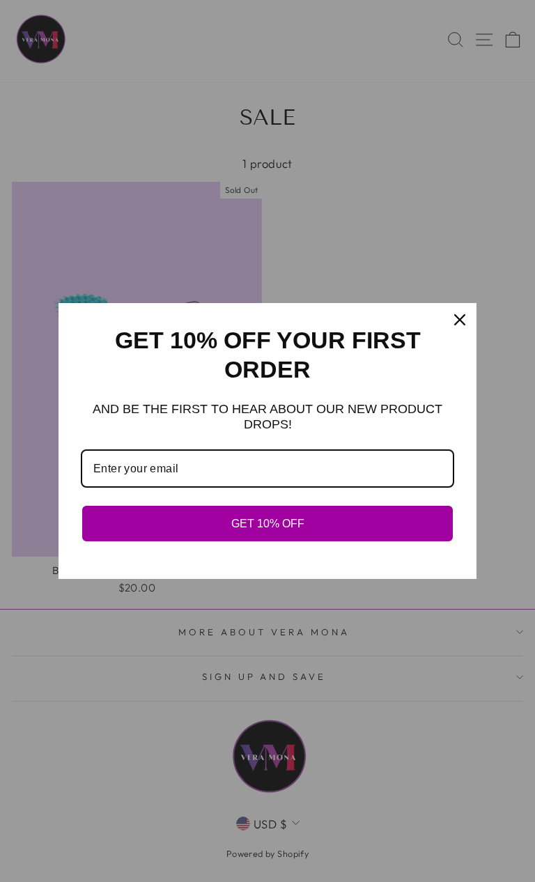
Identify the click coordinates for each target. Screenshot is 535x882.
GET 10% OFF (267, 523)
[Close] (459, 319)
